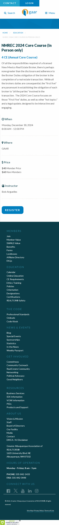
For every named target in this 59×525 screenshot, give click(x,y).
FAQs (9, 260)
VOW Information (15, 400)
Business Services (15, 393)
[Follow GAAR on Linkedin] (30, 490)
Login (29, 3)
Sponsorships (13, 339)
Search (11, 12)
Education (18, 33)
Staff (9, 422)
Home (5, 33)
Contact (9, 3)
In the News (13, 346)
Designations (13, 293)
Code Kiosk (12, 321)
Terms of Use (49, 510)
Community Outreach (17, 365)
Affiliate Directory (15, 257)
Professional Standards (18, 314)
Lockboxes (12, 253)
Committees (13, 361)
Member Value (14, 239)
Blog (9, 332)
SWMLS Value (13, 243)
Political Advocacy (15, 375)
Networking (12, 372)
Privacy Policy (39, 510)
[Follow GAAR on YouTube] (23, 490)
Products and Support (17, 407)
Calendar (11, 272)
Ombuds (11, 317)
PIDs (9, 403)
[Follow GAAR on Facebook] (8, 490)
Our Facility (12, 429)
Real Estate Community (18, 368)
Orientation (12, 289)
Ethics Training (14, 282)
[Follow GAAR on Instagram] (37, 490)
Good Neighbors (15, 379)
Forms (10, 250)
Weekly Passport (15, 350)
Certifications (13, 296)
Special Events (14, 336)
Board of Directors (16, 425)
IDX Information (14, 396)
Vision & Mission (15, 418)
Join (9, 236)
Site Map (30, 510)
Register (12, 210)
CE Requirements (15, 279)
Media (10, 432)
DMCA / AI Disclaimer (17, 440)
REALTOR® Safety (16, 300)
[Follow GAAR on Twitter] (16, 490)
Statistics (11, 343)
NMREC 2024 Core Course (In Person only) (21, 37)
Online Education (15, 275)
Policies (10, 286)
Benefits (11, 246)
